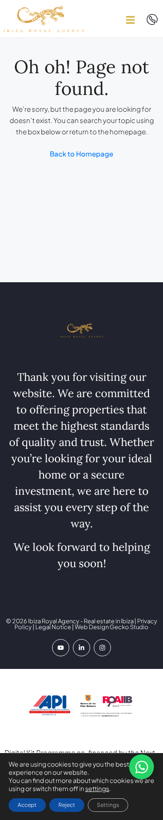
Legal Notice (53, 626)
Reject (66, 804)
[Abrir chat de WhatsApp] (141, 766)
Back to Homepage (81, 153)
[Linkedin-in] (81, 647)
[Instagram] (102, 647)
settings (97, 788)
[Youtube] (60, 647)
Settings (108, 804)
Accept (27, 804)
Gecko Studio (129, 626)
